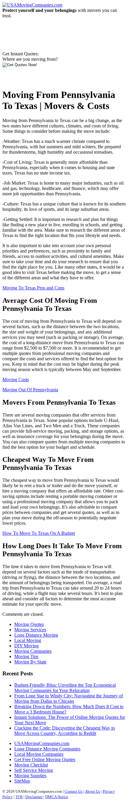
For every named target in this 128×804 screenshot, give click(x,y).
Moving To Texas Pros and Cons (33, 287)
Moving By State (30, 661)
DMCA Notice (56, 796)
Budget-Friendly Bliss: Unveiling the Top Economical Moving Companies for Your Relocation (65, 688)
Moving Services (30, 629)
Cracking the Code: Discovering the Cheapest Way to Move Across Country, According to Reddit (64, 730)
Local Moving (27, 640)
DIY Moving (26, 645)
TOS (19, 796)
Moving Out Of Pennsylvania (30, 389)
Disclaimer (34, 796)
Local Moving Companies (38, 754)
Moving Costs (15, 379)
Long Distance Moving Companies (47, 748)
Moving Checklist (31, 764)
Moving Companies (32, 651)
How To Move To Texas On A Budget (38, 533)
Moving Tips (26, 656)
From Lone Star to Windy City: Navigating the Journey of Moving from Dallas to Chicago (68, 698)
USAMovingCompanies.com (41, 743)
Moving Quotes (29, 624)
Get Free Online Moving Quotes (44, 759)
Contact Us (73, 791)
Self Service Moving (33, 770)
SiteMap (22, 780)
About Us (92, 791)
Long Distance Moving (36, 635)
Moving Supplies (30, 775)
